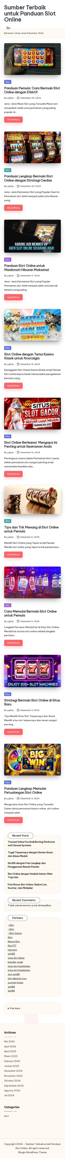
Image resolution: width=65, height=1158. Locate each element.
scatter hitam (15, 982)
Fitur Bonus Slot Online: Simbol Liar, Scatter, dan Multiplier (27, 886)
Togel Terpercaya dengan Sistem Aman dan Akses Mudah (30, 854)
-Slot (11, 925)
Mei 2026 (9, 1041)
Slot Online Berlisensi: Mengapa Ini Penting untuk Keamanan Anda (30, 444)
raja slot (12, 949)
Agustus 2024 (12, 1090)
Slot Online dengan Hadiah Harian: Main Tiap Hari (30, 875)
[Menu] (8, 28)
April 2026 (10, 1046)
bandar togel (15, 962)
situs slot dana (16, 957)
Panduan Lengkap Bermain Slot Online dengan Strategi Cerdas (28, 178)
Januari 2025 (11, 1066)
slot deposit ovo (17, 978)
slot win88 (14, 974)
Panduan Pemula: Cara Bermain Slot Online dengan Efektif (32, 90)
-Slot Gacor (15, 933)
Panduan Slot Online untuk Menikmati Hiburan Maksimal (26, 268)
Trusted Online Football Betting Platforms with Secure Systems (31, 843)
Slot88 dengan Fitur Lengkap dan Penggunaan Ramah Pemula (27, 865)
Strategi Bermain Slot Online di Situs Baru (32, 702)
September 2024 (14, 1085)
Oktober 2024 (12, 1080)
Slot (8, 81)
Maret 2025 (11, 1056)
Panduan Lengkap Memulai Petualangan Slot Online (25, 790)
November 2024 (13, 1075)
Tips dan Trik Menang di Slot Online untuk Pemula (31, 529)
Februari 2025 (12, 1061)
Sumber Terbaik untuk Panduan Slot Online (30, 13)
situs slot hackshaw (19, 966)
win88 (11, 953)
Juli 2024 (9, 1095)
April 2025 (10, 1051)
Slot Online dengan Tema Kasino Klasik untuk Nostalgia (29, 356)
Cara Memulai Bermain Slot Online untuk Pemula (30, 613)
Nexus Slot (14, 941)
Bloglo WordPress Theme (32, 1152)
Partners (15, 1008)
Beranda (8, 33)
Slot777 (12, 945)
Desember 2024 (13, 1070)
